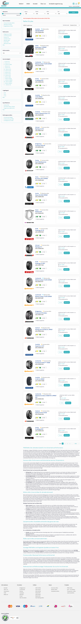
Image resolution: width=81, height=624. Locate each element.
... (72, 443)
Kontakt (35, 3)
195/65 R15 (37, 592)
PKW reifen (69, 587)
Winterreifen (54, 589)
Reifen (21, 3)
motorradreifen (70, 592)
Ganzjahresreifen (55, 591)
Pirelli (6, 41)
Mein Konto (76, 3)
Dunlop (6, 37)
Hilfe (28, 3)
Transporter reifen (71, 591)
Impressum (6, 591)
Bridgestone (8, 34)
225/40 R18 (38, 591)
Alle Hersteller (23, 597)
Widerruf (6, 594)
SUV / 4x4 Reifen (71, 589)
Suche (73, 12)
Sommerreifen (54, 587)
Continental (8, 35)
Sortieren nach (66, 25)
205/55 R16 (38, 587)
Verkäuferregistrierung (55, 3)
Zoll (58, 11)
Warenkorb (67, 36)
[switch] (17, 618)
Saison (26, 11)
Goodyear (7, 38)
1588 (76, 443)
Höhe (48, 11)
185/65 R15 (37, 596)
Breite (37, 11)
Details (60, 36)
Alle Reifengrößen (39, 597)
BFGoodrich (7, 43)
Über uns (43, 3)
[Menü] (19, 617)
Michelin (7, 40)
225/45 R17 (38, 589)
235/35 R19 (37, 594)
